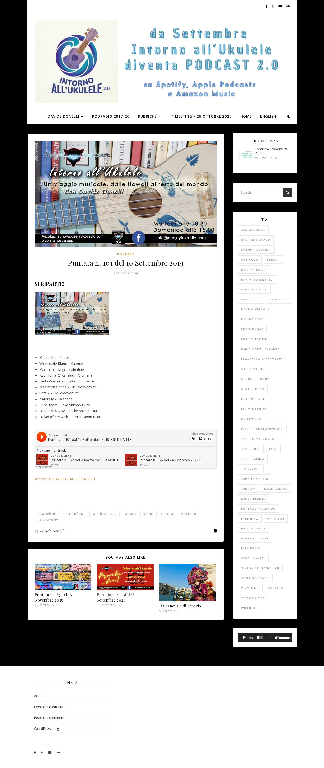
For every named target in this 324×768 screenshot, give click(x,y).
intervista (251, 419)
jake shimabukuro (104, 514)
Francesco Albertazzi (261, 359)
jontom (248, 488)
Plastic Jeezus (254, 538)
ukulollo (274, 588)
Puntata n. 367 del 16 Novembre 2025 (53, 597)
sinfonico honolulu (260, 568)
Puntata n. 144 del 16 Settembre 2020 (116, 597)
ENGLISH (268, 116)
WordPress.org (46, 728)
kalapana (130, 514)
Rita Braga (251, 548)
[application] (265, 637)
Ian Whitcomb (254, 409)
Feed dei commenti (49, 717)
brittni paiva (253, 269)
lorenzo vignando (258, 508)
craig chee (251, 299)
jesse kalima (252, 458)
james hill (250, 449)
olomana (167, 514)
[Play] (244, 637)
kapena (148, 514)
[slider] (260, 637)
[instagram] (273, 6)
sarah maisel (253, 558)
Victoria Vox (253, 598)
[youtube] (280, 6)
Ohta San (275, 518)
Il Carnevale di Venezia (180, 605)
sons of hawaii (255, 578)
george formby (255, 379)
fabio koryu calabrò (260, 349)
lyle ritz (249, 518)
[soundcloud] (288, 6)
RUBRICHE (147, 116)
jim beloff (250, 468)
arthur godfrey (256, 249)
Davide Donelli (52, 531)
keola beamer (253, 498)
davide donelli (255, 319)
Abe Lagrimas (253, 229)
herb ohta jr (253, 399)
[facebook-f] (266, 6)
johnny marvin (254, 478)
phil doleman (253, 528)
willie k (248, 608)
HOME (246, 116)
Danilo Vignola (255, 309)
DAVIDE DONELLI (63, 116)
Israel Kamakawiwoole (262, 429)
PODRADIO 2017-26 (111, 116)
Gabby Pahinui (254, 369)
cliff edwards (254, 289)
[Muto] (277, 637)
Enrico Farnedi (255, 339)
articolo (249, 259)
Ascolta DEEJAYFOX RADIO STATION (65, 479)
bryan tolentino (48, 514)
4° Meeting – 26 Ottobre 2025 (201, 116)
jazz (273, 449)
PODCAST (125, 254)
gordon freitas (75, 514)
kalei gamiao (276, 488)
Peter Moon (188, 514)
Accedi (39, 695)
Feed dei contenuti (49, 706)
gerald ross (252, 389)
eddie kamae (252, 329)
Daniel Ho (278, 299)
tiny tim (249, 588)
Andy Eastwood (255, 239)
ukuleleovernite (48, 520)
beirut (273, 259)
